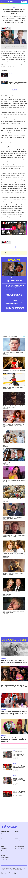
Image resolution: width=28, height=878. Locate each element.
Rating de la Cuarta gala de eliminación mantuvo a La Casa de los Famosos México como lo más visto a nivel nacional (18, 76)
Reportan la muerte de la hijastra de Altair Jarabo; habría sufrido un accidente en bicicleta (14, 661)
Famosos (14, 7)
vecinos (12, 247)
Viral (14, 750)
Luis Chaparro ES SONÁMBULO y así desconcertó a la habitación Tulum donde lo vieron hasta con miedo (14, 308)
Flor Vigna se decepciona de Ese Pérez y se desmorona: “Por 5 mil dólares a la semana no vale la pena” (13, 739)
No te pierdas (20, 247)
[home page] (8, 2)
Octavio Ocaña (5, 247)
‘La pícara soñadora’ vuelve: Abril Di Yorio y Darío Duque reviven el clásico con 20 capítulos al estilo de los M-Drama (14, 287)
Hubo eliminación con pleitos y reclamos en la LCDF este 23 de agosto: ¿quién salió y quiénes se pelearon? (19, 793)
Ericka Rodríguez (15, 758)
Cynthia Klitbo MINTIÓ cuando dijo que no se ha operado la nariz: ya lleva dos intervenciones (14, 302)
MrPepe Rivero (15, 784)
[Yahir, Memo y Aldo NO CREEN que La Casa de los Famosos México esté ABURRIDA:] (14, 700)
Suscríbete (24, 1)
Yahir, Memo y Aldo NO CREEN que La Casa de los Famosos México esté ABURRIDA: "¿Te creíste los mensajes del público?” (14, 713)
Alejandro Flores (15, 770)
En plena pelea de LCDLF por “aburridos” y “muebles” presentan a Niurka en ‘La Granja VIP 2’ (14, 686)
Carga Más (14, 90)
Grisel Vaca (17, 24)
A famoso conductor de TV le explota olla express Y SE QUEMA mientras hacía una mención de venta (13, 294)
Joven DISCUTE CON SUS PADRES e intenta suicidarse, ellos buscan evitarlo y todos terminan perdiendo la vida (19, 753)
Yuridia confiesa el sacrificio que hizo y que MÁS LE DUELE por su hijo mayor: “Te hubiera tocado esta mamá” (14, 279)
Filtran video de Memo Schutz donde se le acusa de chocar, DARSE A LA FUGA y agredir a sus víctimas (18, 83)
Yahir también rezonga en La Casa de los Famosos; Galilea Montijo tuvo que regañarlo (19, 766)
